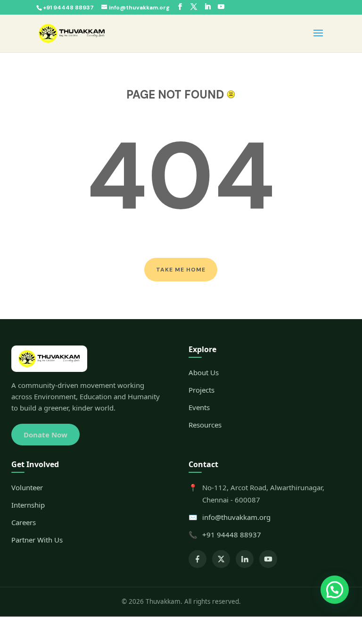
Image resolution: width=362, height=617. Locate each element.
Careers (23, 522)
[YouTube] (268, 559)
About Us (204, 372)
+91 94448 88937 (231, 534)
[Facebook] (197, 559)
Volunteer (27, 487)
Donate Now (45, 434)
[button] (335, 590)
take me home (181, 269)
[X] (221, 559)
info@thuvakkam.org (236, 517)
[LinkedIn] (245, 559)
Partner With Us (37, 539)
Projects (201, 390)
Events (199, 407)
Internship (28, 505)
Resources (205, 424)
